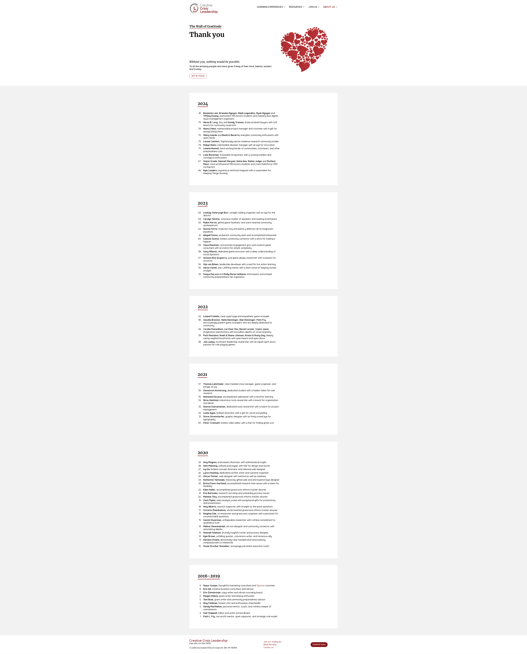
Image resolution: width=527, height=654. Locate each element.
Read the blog (270, 644)
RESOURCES (295, 7)
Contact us (268, 647)
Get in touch (197, 76)
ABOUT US (329, 7)
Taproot (261, 585)
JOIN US (312, 7)
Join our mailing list (272, 642)
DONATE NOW (319, 644)
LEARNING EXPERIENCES (270, 7)
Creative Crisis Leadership (208, 640)
